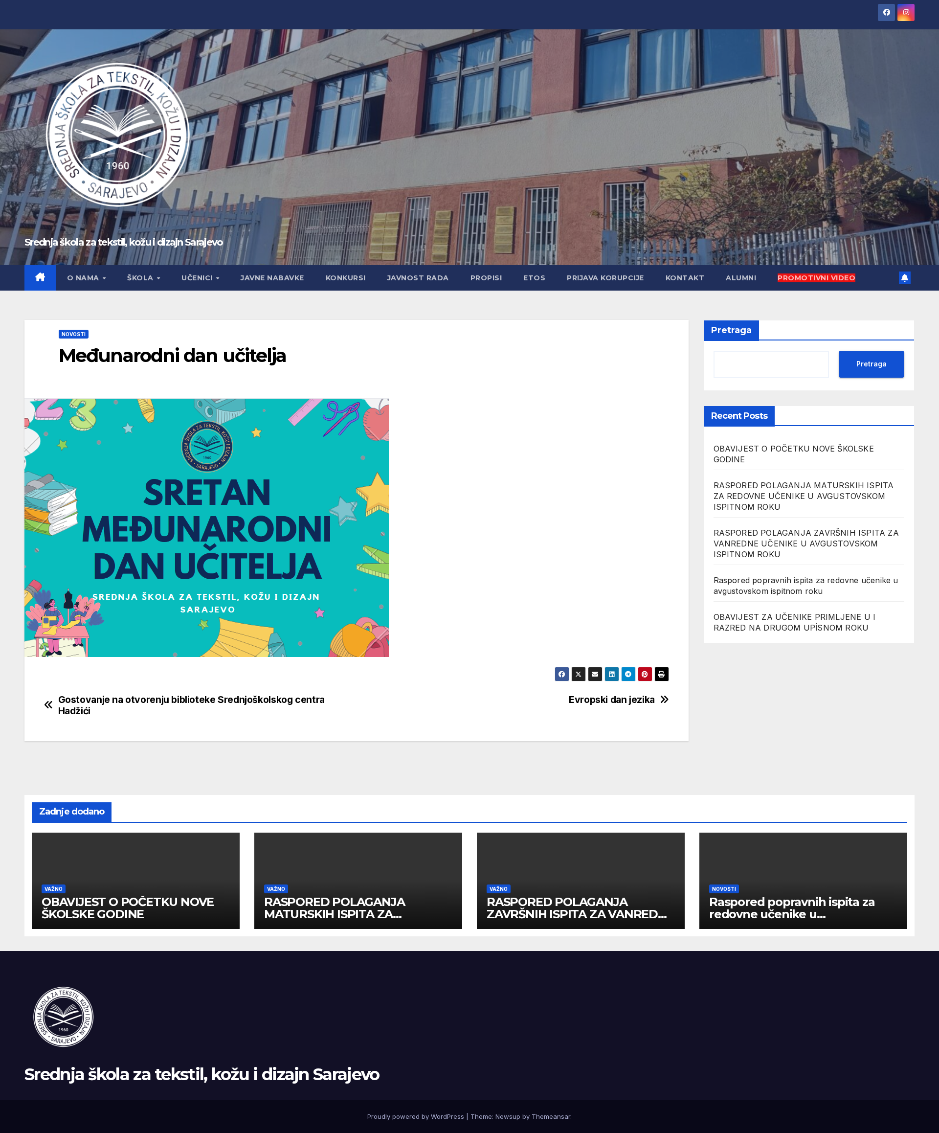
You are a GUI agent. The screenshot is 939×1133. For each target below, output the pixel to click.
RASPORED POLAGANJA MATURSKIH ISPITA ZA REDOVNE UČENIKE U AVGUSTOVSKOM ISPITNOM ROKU (804, 496)
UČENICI (198, 277)
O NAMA (84, 277)
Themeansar (551, 1116)
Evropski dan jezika (612, 699)
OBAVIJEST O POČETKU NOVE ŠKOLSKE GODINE (128, 908)
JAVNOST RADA (418, 277)
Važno (54, 889)
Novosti (74, 334)
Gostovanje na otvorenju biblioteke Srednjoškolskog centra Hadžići (191, 705)
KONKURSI (346, 277)
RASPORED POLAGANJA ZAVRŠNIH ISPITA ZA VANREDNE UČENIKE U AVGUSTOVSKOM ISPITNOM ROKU (806, 543)
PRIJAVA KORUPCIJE (605, 277)
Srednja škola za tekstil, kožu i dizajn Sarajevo (123, 242)
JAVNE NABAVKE (272, 277)
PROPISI (486, 277)
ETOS (534, 277)
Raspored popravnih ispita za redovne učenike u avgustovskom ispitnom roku (792, 914)
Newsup (507, 1116)
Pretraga (731, 330)
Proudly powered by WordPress (416, 1116)
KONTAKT (685, 277)
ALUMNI (741, 277)
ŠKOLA (141, 277)
